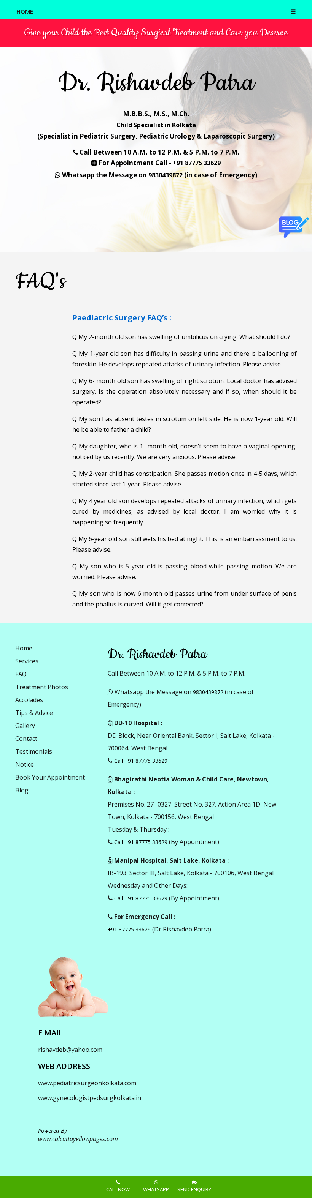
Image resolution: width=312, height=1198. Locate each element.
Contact (26, 738)
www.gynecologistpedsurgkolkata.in (89, 1098)
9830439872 (165, 175)
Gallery (25, 725)
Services (26, 661)
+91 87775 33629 (197, 163)
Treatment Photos (41, 687)
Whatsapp (156, 1189)
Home (23, 648)
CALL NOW (118, 1189)
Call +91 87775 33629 (140, 760)
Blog (22, 790)
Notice (24, 764)
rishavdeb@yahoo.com (70, 1049)
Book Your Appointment (50, 777)
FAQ (21, 674)
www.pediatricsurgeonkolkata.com (87, 1083)
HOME (24, 11)
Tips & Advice (34, 713)
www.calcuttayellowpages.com (78, 1139)
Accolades (29, 700)
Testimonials (33, 751)
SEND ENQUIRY (194, 1189)
